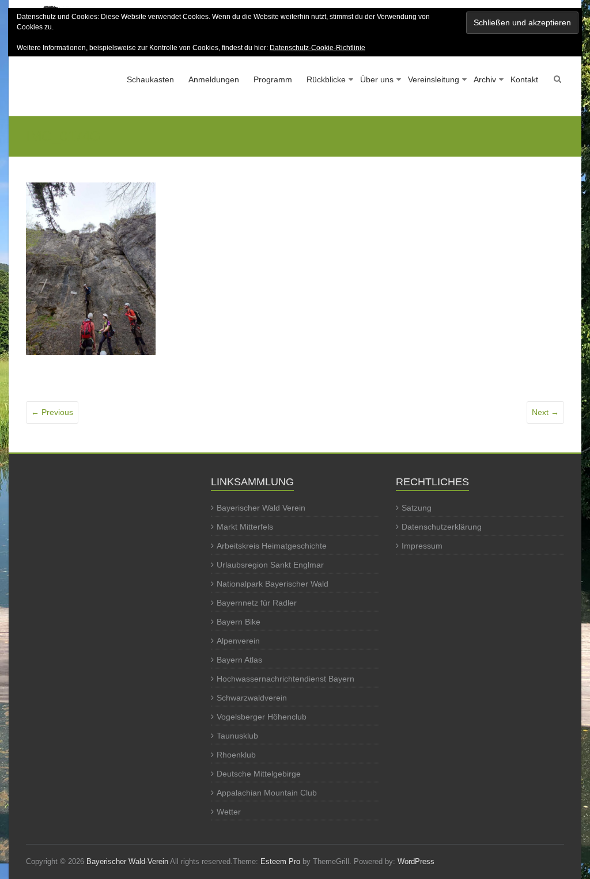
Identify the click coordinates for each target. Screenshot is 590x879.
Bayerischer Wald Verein (261, 507)
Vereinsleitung (433, 79)
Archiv (485, 79)
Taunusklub (237, 735)
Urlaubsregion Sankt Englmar (270, 564)
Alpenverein (238, 640)
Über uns (377, 79)
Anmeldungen (213, 79)
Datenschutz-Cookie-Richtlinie (317, 48)
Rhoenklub (236, 754)
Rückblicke (326, 79)
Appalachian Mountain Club (267, 792)
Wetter (229, 811)
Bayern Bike (238, 621)
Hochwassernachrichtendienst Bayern (285, 678)
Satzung (417, 507)
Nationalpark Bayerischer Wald (272, 583)
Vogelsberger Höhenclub (262, 716)
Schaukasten (150, 79)
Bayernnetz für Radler (257, 602)
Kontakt (524, 79)
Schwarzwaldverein (252, 697)
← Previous (52, 412)
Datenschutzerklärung (442, 526)
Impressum (422, 545)
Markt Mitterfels (245, 526)
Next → (545, 412)
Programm (273, 79)
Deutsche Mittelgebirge (259, 773)
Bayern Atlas (239, 659)
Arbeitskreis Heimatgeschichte (272, 545)
